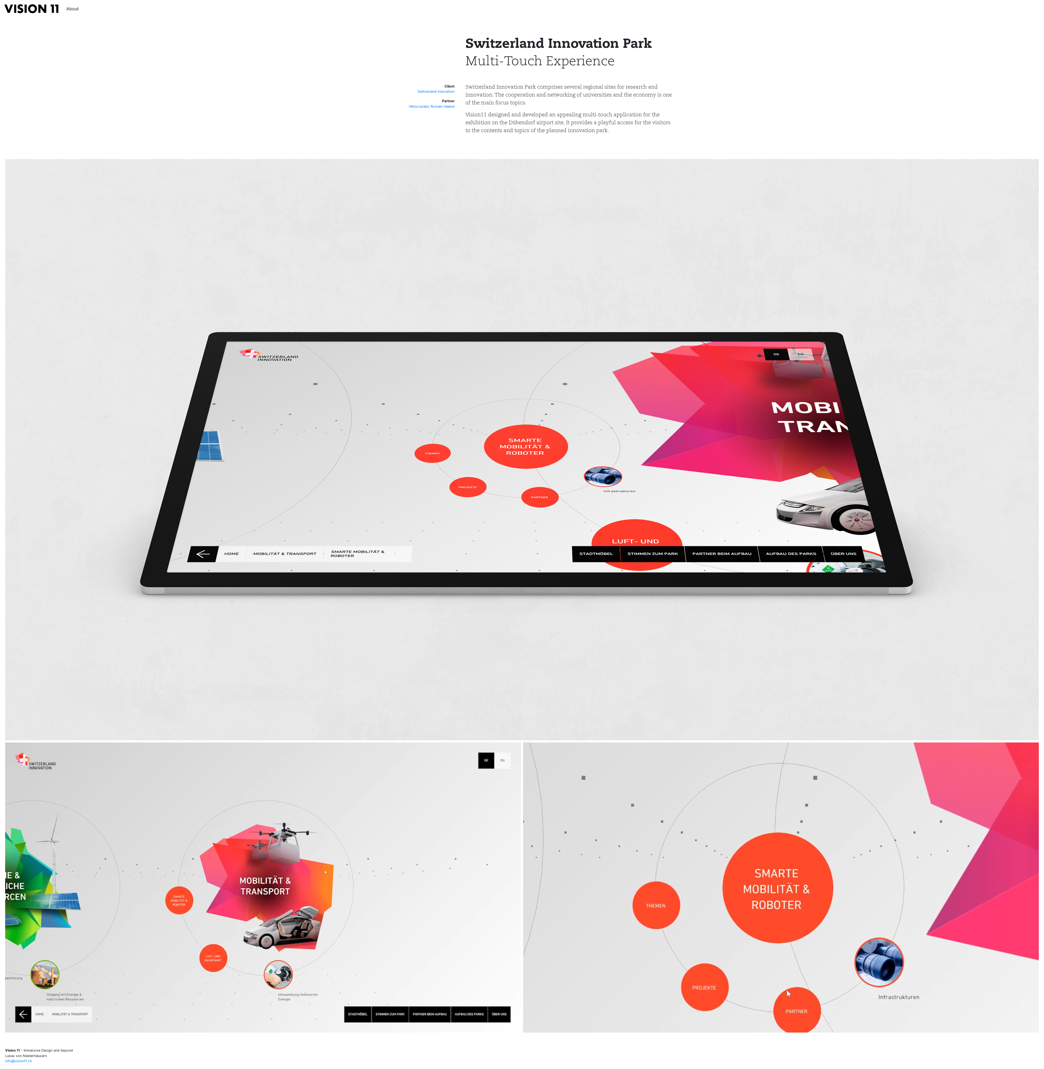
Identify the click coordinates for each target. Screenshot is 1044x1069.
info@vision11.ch (18, 1061)
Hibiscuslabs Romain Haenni (432, 106)
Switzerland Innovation (436, 91)
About (72, 8)
